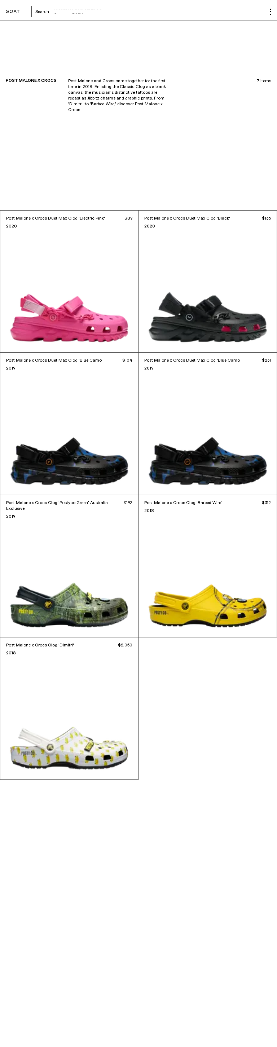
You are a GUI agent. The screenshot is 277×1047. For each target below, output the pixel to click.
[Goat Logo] (12, 12)
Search (98, 11)
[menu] (270, 11)
